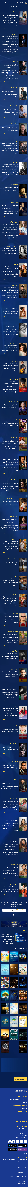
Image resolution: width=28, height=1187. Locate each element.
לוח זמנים (24, 1108)
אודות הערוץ (24, 1102)
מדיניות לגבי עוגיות (23, 1181)
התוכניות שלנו (21, 1122)
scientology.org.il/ (14, 910)
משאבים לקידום (23, 1117)
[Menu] (2, 2)
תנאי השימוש (24, 1179)
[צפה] (5, 969)
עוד (4, 28)
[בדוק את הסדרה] (23, 956)
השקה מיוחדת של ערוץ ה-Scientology (18, 1099)
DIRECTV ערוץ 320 (22, 1128)
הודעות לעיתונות (23, 1114)
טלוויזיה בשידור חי (19, 1106)
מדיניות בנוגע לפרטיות (22, 1183)
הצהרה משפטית (23, 1185)
